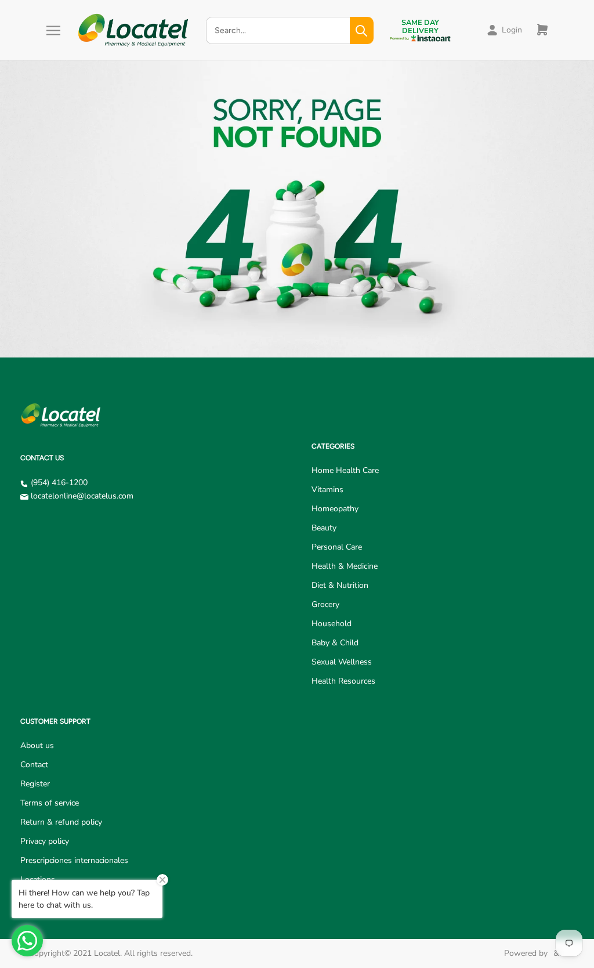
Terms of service (49, 802)
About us (37, 745)
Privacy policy (44, 841)
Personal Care (337, 546)
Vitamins (327, 489)
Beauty (324, 527)
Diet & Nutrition (340, 585)
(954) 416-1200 (59, 482)
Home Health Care (345, 470)
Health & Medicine (345, 566)
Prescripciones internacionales (74, 860)
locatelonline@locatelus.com (82, 495)
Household (332, 623)
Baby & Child (335, 642)
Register (35, 783)
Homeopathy (335, 508)
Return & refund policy (61, 822)
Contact (34, 764)
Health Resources (343, 681)
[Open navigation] (53, 30)
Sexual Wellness (342, 661)
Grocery (325, 604)
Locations (37, 879)
